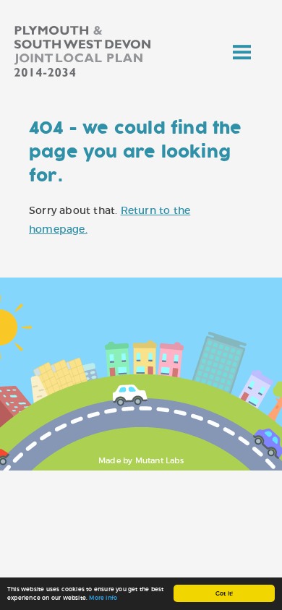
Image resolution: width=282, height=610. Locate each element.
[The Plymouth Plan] (99, 54)
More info (103, 597)
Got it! (224, 593)
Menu (242, 46)
